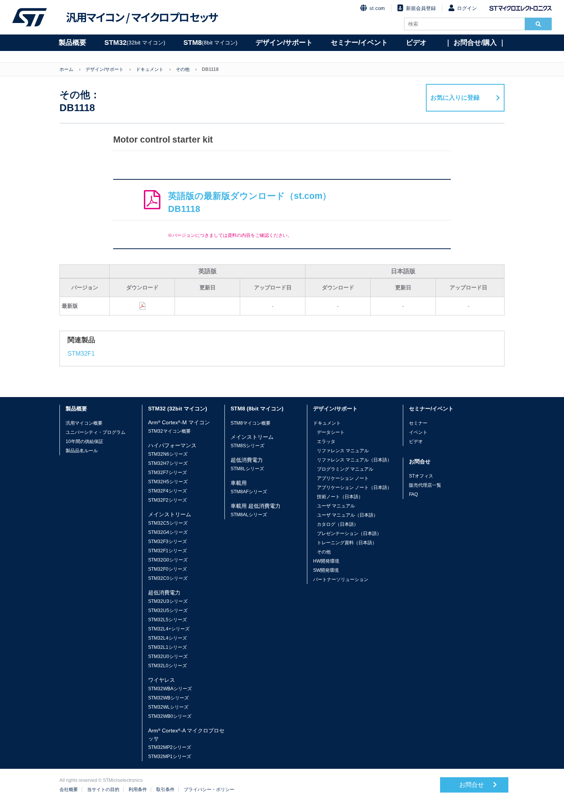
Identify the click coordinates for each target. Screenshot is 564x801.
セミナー (418, 423)
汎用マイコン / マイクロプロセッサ (142, 17)
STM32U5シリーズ (168, 610)
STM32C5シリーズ (168, 523)
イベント (418, 432)
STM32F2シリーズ (167, 500)
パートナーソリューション (340, 579)
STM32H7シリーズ (168, 463)
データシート (331, 432)
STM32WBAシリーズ (170, 688)
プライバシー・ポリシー (209, 789)
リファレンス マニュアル (343, 450)
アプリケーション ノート (343, 478)
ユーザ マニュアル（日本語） (347, 515)
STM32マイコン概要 (169, 431)
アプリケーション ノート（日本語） (354, 487)
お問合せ (472, 784)
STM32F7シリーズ (167, 472)
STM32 (134, 42)
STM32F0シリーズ (167, 569)
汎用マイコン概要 (84, 423)
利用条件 (138, 789)
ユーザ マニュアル (336, 506)
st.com (377, 8)
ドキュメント (149, 69)
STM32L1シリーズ (167, 647)
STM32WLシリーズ (168, 707)
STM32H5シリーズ (168, 481)
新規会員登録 (421, 8)
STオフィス (421, 476)
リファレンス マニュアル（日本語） (354, 460)
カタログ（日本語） (337, 524)
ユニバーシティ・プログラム (95, 432)
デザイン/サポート (284, 42)
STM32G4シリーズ (168, 532)
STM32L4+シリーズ (169, 629)
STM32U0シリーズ (168, 656)
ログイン (467, 8)
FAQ (413, 494)
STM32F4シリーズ (167, 491)
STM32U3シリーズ (168, 601)
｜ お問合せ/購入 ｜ (475, 42)
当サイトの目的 (103, 789)
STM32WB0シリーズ (169, 716)
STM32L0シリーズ (167, 665)
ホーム (66, 69)
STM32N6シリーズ (168, 454)
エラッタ (326, 441)
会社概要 (68, 789)
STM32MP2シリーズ (169, 747)
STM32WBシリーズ (168, 698)
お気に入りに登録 (455, 97)
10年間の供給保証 (84, 441)
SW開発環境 (326, 570)
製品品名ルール (82, 450)
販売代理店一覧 (425, 485)
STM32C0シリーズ (168, 578)
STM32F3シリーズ (167, 541)
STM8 (210, 42)
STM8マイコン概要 (250, 423)
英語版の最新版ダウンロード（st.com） (249, 202)
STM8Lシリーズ (247, 468)
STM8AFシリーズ (249, 491)
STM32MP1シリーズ (169, 756)
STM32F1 (81, 353)
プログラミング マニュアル (345, 469)
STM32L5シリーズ (167, 619)
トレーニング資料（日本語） (347, 542)
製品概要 (72, 42)
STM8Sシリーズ (247, 445)
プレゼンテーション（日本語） (349, 533)
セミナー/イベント (359, 42)
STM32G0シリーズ (168, 560)
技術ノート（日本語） (340, 496)
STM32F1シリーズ (167, 550)
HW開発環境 (326, 561)
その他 (183, 69)
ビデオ (416, 42)
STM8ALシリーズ (249, 514)
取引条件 (165, 789)
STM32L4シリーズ (167, 638)
